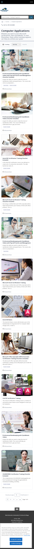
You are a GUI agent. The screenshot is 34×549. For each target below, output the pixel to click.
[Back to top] (17, 516)
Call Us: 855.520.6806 (8, 25)
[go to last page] (20, 499)
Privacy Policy (27, 535)
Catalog (7, 44)
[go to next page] (17, 499)
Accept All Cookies (16, 539)
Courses (7, 21)
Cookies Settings (16, 543)
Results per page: (10, 495)
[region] (16, 535)
